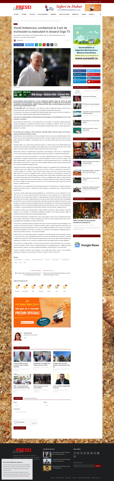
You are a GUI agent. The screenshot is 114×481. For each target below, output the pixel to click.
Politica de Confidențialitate (83, 477)
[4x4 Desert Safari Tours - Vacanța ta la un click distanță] (73, 7)
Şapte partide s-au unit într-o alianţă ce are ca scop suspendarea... (61, 453)
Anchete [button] (91, 14)
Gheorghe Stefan (65, 259)
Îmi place (17, 291)
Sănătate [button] (75, 14)
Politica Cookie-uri (96, 477)
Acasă (15, 20)
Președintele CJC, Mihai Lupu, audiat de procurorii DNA (41, 364)
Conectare (89, 1)
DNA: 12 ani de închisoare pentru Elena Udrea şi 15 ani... (22, 387)
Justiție (22, 20)
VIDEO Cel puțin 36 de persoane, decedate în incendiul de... (84, 221)
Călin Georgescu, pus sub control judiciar (40, 387)
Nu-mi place (25, 291)
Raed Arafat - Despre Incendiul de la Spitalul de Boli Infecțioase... (90, 187)
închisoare (47, 259)
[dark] (100, 1)
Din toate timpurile (96, 90)
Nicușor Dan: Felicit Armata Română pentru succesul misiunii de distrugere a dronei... (56, 274)
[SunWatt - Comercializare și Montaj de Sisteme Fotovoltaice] (86, 42)
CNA (20, 262)
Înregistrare (95, 1)
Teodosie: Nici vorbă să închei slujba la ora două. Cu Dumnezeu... (61, 460)
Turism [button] (83, 14)
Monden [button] (53, 14)
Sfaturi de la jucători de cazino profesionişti (90, 129)
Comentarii (18, 398)
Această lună (87, 90)
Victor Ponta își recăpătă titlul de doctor (61, 387)
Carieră (74, 477)
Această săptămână (77, 91)
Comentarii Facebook (30, 398)
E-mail (45, 402)
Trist (57, 291)
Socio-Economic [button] (43, 14)
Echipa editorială (60, 477)
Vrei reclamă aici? (65, 97)
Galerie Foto (68, 477)
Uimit (64, 291)
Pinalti (15, 262)
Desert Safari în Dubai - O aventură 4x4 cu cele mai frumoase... (91, 171)
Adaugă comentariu (20, 428)
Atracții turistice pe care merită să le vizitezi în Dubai (91, 162)
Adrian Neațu (76, 157)
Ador (33, 291)
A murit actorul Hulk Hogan (89, 96)
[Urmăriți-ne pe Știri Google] (86, 244)
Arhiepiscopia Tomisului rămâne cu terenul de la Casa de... (61, 365)
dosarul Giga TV (55, 259)
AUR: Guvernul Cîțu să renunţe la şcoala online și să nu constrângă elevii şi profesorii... (28, 274)
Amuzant (41, 291)
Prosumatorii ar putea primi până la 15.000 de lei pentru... (91, 112)
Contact (52, 477)
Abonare (98, 466)
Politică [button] (32, 14)
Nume (15, 402)
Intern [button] (16, 14)
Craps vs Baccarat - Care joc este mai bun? (90, 121)
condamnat (27, 259)
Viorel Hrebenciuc (18, 259)
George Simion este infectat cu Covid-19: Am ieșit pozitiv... (61, 467)
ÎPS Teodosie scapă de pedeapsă (90, 104)
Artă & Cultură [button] (64, 14)
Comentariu (17, 409)
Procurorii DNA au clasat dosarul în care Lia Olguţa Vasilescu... (21, 365)
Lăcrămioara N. (20, 40)
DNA (25, 262)
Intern (18, 20)
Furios (48, 291)
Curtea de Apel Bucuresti (37, 259)
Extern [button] (24, 14)
